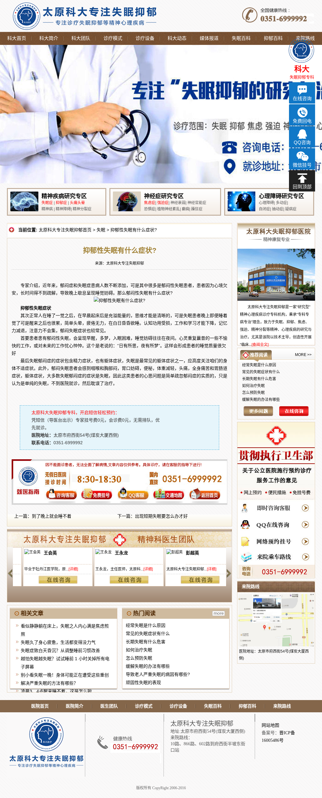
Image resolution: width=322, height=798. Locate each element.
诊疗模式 (112, 38)
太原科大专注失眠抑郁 (125, 263)
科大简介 (48, 38)
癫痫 (185, 209)
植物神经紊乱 (168, 209)
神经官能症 (196, 203)
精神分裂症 (82, 209)
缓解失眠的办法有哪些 (148, 666)
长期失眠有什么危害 (145, 641)
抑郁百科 (273, 38)
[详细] (64, 569)
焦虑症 (149, 203)
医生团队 (109, 706)
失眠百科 (241, 38)
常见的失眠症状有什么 (148, 633)
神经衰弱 (178, 203)
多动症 (281, 203)
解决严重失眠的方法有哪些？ (49, 683)
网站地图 (270, 725)
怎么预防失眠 (139, 658)
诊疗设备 (145, 38)
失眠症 (47, 203)
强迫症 (163, 203)
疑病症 (291, 209)
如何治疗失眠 (139, 649)
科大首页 (16, 38)
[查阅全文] (260, 344)
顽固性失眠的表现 (143, 682)
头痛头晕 (77, 203)
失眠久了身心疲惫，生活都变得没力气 (58, 642)
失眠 (101, 229)
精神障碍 (63, 209)
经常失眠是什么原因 (145, 625)
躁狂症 (197, 209)
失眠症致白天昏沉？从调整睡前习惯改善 (60, 650)
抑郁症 (61, 203)
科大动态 (177, 38)
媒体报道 (209, 38)
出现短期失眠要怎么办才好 (161, 516)
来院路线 (282, 706)
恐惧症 (149, 209)
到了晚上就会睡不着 (51, 516)
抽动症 (277, 209)
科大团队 (80, 38)
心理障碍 (266, 203)
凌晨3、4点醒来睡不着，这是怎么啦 (56, 691)
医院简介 (74, 706)
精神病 (47, 209)
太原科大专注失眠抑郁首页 (65, 229)
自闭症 (264, 209)
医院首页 (40, 706)
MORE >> (303, 355)
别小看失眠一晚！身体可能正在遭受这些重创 (65, 674)
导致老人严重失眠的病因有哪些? (158, 674)
